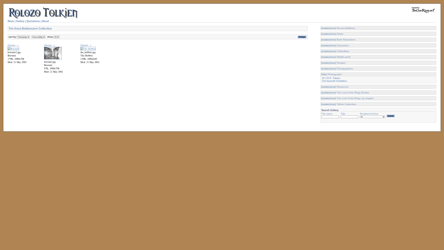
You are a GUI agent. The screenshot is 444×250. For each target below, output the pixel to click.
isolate (325, 28)
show (332, 28)
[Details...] (13, 45)
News (11, 21)
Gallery (20, 21)
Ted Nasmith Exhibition (334, 81)
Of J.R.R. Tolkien (331, 78)
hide (324, 74)
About (45, 21)
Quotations (33, 21)
